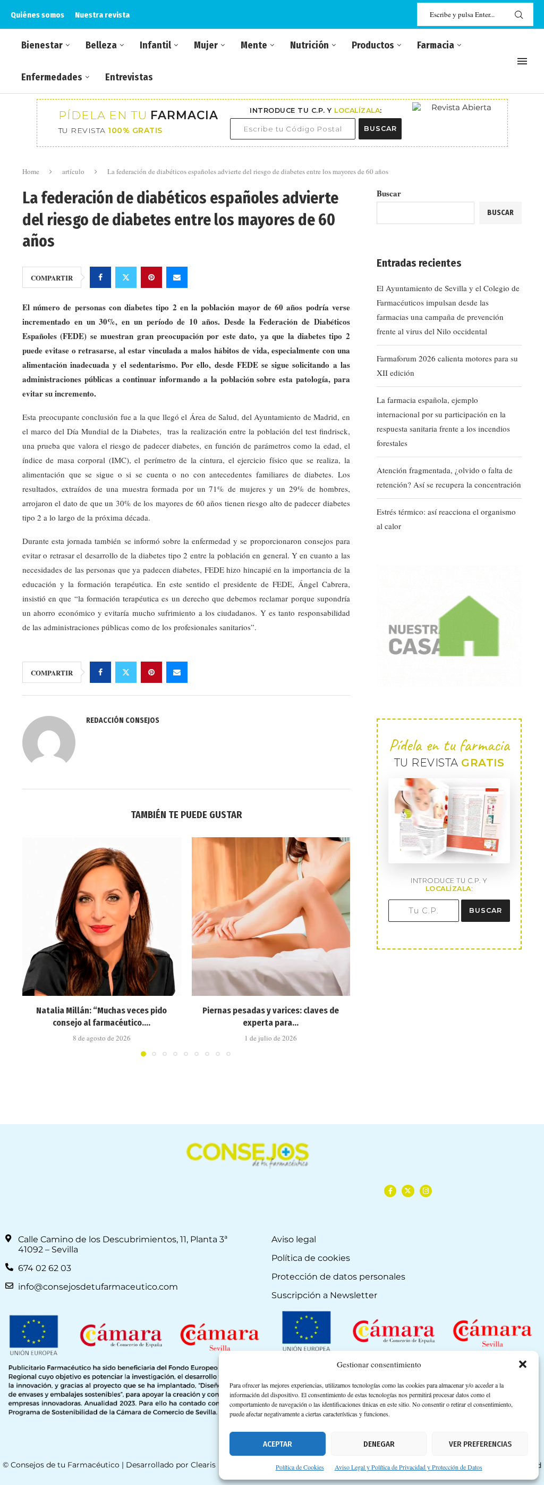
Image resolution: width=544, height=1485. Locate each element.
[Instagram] (426, 1191)
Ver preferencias (480, 1444)
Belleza (101, 45)
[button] (522, 1364)
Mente (254, 45)
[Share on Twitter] (126, 277)
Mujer (206, 45)
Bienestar (42, 45)
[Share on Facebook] (100, 277)
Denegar (379, 1444)
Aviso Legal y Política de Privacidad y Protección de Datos (408, 1467)
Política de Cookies (300, 1467)
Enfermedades (51, 77)
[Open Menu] (522, 61)
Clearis (203, 1465)
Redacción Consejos (122, 720)
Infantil (155, 45)
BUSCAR (380, 129)
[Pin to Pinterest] (151, 277)
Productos (373, 45)
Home (30, 171)
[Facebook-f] (390, 1191)
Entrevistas (129, 77)
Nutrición (309, 45)
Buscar (389, 193)
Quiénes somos (37, 15)
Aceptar (277, 1444)
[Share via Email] (177, 277)
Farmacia (435, 45)
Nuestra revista (102, 15)
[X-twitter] (408, 1191)
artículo (73, 171)
